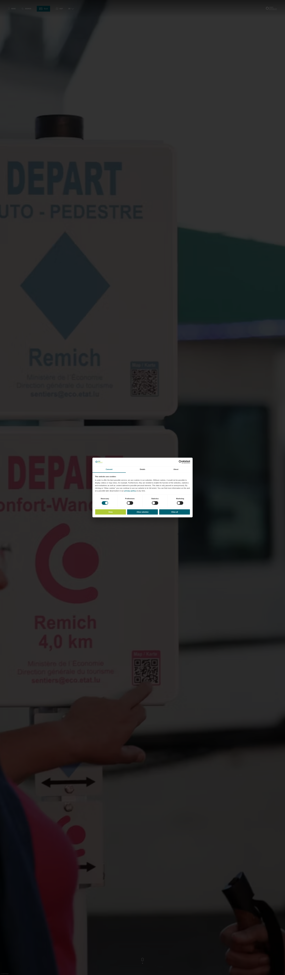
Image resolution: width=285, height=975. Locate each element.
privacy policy (130, 491)
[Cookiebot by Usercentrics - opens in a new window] (180, 462)
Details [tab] (142, 469)
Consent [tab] (109, 469)
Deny (111, 512)
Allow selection (143, 512)
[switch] (130, 503)
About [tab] (175, 469)
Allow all (174, 512)
